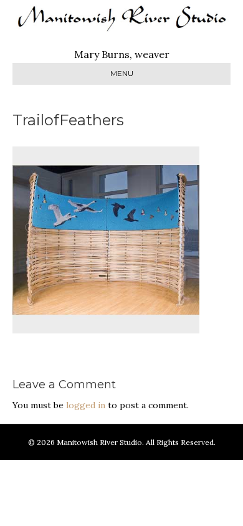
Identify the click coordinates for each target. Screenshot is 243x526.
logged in (85, 405)
